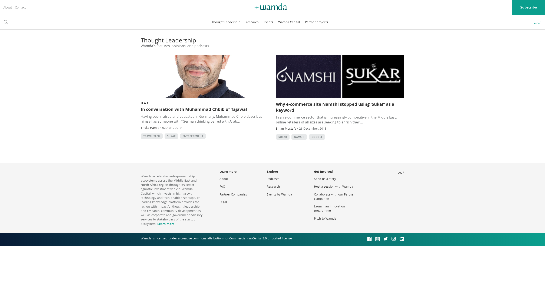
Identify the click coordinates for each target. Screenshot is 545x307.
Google (317, 137)
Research (252, 22)
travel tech (151, 136)
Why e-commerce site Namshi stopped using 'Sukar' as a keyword (335, 107)
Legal (223, 202)
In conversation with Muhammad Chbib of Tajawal (194, 109)
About (7, 7)
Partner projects (316, 22)
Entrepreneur (193, 136)
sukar (171, 136)
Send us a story (325, 179)
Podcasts (273, 179)
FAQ (222, 186)
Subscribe (528, 7)
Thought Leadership (226, 22)
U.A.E (145, 103)
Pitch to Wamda (325, 218)
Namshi (299, 137)
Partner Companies (233, 194)
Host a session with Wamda (333, 186)
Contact (20, 7)
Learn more (165, 224)
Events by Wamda (279, 194)
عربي (538, 22)
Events (268, 22)
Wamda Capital (289, 22)
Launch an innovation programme (329, 208)
